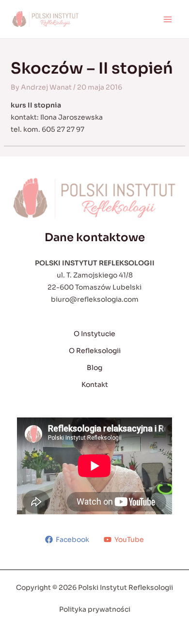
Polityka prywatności (94, 609)
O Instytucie (94, 333)
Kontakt (94, 384)
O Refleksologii (95, 350)
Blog (94, 367)
